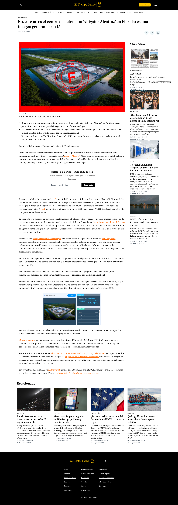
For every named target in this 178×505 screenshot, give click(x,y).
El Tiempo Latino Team (139, 137)
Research (102, 486)
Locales (45, 12)
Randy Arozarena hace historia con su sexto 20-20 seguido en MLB (31, 419)
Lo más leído (85, 490)
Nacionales (138, 12)
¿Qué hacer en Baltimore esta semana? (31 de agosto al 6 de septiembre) (144, 117)
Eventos (70, 12)
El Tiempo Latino (136, 87)
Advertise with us (105, 482)
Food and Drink (58, 12)
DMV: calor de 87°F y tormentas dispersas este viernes (144, 222)
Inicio (37, 12)
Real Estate (92, 12)
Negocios (81, 12)
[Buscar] (21, 5)
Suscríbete (145, 5)
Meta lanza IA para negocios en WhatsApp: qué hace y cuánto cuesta (69, 419)
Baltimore (134, 112)
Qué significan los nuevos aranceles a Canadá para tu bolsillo (142, 419)
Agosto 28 (135, 73)
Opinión (83, 486)
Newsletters (103, 469)
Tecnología (58, 413)
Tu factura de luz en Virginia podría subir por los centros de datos (144, 167)
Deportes (20, 413)
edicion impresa (136, 70)
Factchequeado (24, 31)
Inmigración (95, 413)
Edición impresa (105, 474)
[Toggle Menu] (156, 5)
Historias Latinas (107, 12)
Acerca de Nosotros (106, 478)
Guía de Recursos (124, 12)
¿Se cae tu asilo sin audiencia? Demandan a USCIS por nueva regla (107, 419)
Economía (131, 413)
